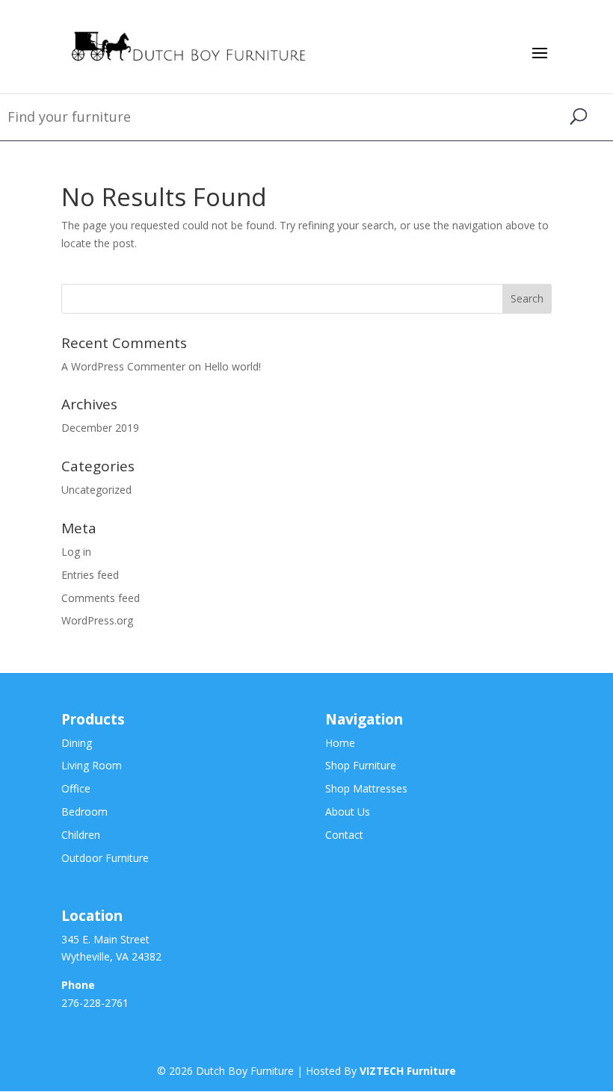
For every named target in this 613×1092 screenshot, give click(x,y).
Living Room (91, 765)
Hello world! (232, 366)
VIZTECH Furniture (408, 1071)
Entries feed (90, 575)
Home (340, 743)
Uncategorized (96, 490)
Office (75, 788)
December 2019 (100, 428)
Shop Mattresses (366, 788)
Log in (76, 552)
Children (80, 835)
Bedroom (84, 811)
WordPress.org (97, 620)
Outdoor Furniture (105, 858)
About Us (347, 811)
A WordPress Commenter (123, 366)
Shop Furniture (360, 765)
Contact (344, 835)
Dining (76, 743)
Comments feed (100, 598)
